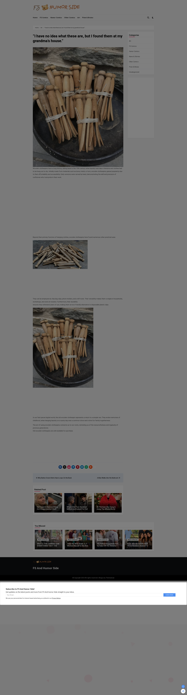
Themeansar (110, 578)
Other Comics (69, 18)
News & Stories (134, 56)
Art (78, 18)
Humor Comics (56, 18)
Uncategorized (134, 72)
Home (35, 18)
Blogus (101, 578)
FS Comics (44, 18)
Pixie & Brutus (87, 18)
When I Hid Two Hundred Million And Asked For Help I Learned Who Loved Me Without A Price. (78, 510)
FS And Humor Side (46, 568)
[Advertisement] (78, 194)
